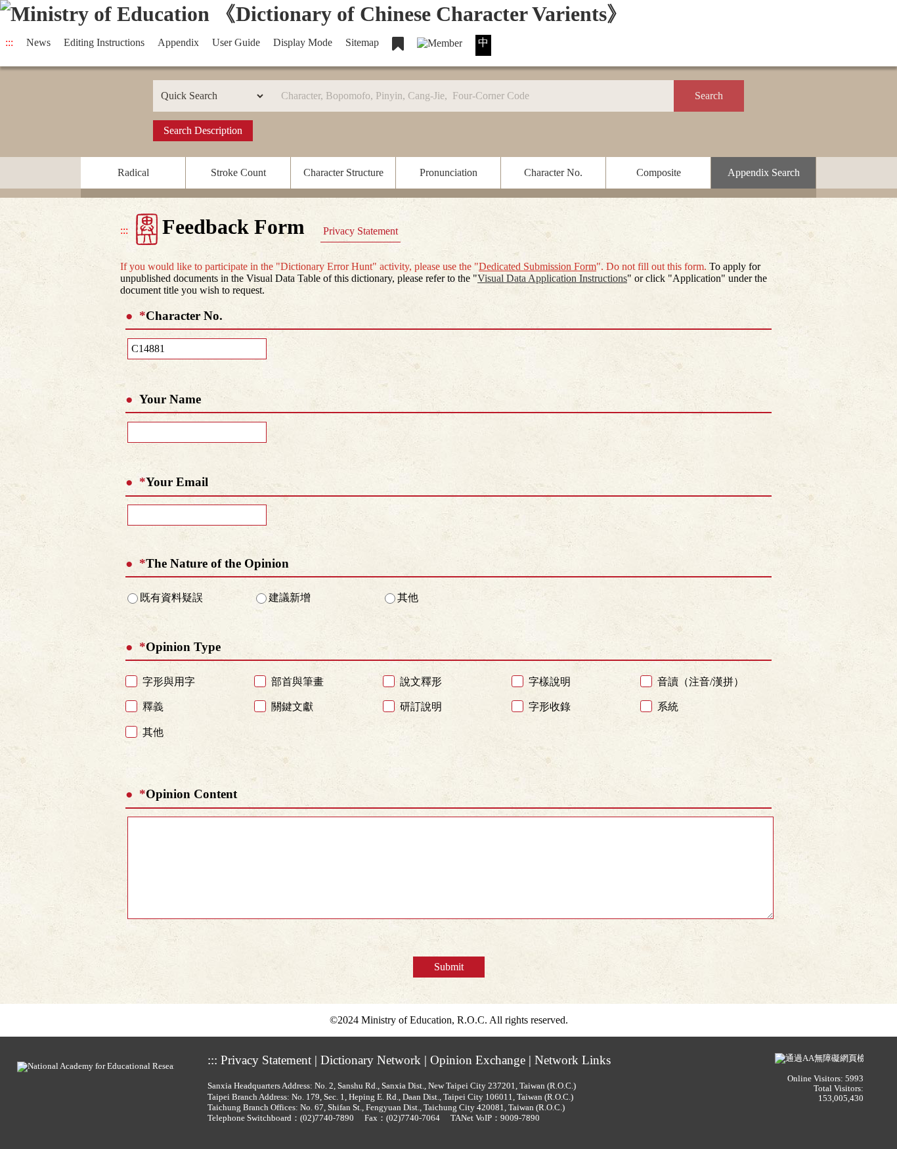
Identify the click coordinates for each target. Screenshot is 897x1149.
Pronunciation (448, 172)
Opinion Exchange (477, 1060)
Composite (658, 172)
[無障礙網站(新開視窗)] (819, 1058)
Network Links (573, 1060)
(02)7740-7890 (327, 1118)
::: (9, 42)
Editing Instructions (104, 42)
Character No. (553, 172)
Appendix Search (764, 172)
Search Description (203, 130)
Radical (133, 172)
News (38, 42)
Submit (449, 966)
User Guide (236, 42)
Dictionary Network (370, 1060)
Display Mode (302, 42)
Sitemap (362, 42)
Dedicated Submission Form (537, 266)
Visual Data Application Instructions (552, 278)
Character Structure (343, 172)
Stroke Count (238, 172)
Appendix (178, 42)
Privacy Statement (360, 231)
